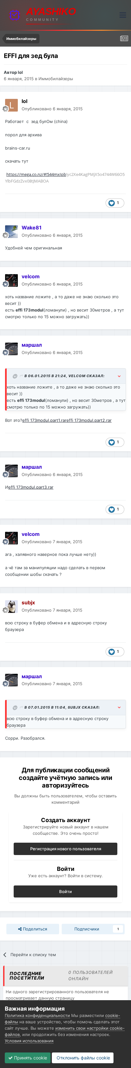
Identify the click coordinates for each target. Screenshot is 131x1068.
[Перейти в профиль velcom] (11, 280)
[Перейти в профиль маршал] (11, 349)
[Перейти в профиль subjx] (11, 606)
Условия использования (29, 1040)
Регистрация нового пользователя (65, 848)
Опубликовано (52, 108)
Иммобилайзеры (55, 78)
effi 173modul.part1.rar (44, 420)
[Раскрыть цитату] (15, 376)
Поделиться (34, 928)
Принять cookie (30, 1057)
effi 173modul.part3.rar (30, 487)
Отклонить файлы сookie (82, 1057)
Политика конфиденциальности (37, 1015)
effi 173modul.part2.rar (89, 420)
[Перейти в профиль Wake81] (11, 231)
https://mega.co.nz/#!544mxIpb (36, 174)
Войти (65, 891)
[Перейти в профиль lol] (11, 105)
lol (20, 72)
